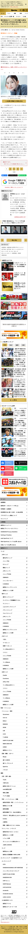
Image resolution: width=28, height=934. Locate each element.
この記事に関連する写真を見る (14, 101)
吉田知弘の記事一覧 (19, 217)
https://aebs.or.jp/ (5, 922)
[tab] (3, 13)
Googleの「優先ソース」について (13, 187)
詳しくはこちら (14, 6)
